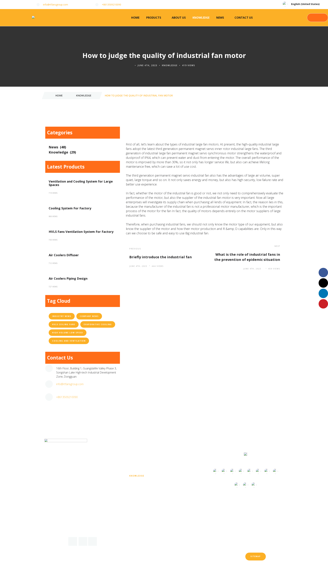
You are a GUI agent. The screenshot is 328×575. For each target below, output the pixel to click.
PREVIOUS (135, 249)
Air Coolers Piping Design (68, 278)
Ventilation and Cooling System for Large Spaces (81, 183)
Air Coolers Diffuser (64, 255)
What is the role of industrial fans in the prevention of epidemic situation (247, 257)
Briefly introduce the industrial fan (160, 257)
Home (135, 17)
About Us (179, 17)
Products (153, 17)
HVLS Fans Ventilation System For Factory (81, 231)
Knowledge (201, 17)
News (220, 17)
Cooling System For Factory (70, 208)
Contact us (244, 17)
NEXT (277, 246)
